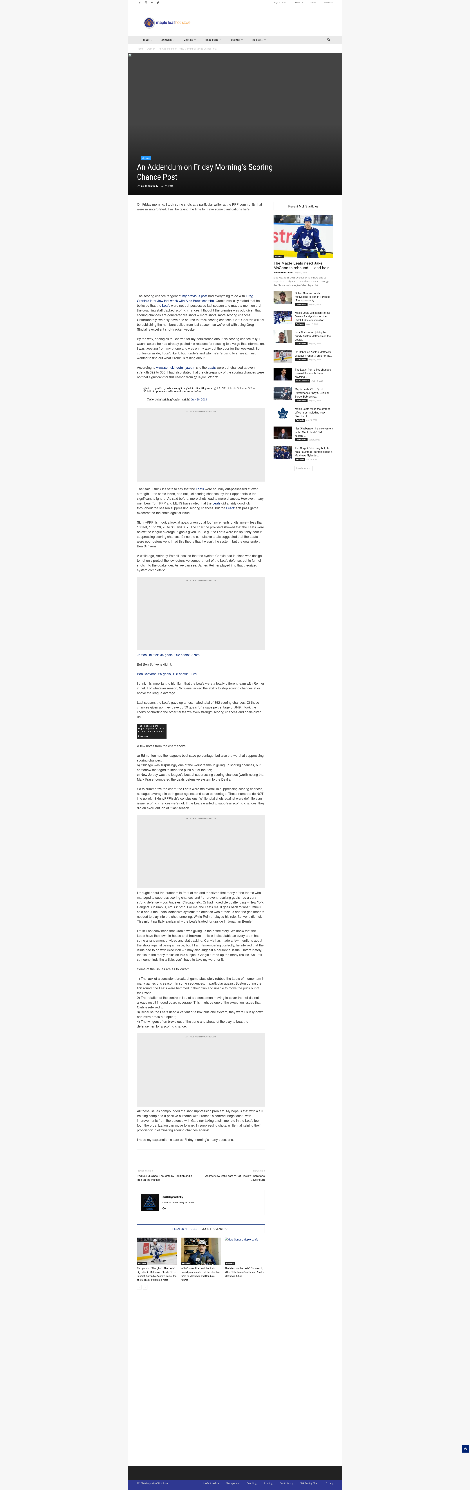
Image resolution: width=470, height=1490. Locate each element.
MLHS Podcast (302, 381)
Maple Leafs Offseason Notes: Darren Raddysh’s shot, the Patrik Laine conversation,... (312, 316)
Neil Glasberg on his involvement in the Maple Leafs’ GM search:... (314, 432)
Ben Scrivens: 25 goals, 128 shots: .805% (167, 673)
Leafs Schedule (211, 1483)
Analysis (166, 40)
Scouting (268, 1483)
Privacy (329, 1483)
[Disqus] (201, 1419)
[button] (328, 40)
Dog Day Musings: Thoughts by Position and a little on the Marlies (164, 1177)
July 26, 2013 (199, 399)
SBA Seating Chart (309, 1483)
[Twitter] (158, 2)
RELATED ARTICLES (184, 1228)
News (146, 40)
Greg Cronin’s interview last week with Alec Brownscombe (195, 298)
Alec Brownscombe (283, 272)
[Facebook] (139, 2)
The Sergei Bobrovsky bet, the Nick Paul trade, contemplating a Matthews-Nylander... (313, 451)
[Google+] (165, 1208)
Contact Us (328, 2)
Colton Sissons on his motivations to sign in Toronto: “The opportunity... (312, 296)
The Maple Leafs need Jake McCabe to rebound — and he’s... (303, 265)
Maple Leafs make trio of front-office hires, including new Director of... (313, 412)
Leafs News (301, 304)
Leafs (166, 305)
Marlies (188, 40)
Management (233, 1483)
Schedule (257, 40)
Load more (302, 468)
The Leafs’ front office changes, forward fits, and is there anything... (313, 373)
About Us (299, 2)
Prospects (211, 40)
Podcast (235, 40)
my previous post (194, 295)
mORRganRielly (149, 185)
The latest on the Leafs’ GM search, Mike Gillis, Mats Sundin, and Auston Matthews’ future (244, 1272)
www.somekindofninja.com (175, 367)
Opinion (151, 48)
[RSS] (152, 2)
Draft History (286, 1483)
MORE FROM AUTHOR (215, 1228)
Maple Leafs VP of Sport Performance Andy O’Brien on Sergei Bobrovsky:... (312, 392)
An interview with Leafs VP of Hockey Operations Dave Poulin (235, 1177)
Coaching (251, 1483)
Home (140, 48)
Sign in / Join (279, 2)
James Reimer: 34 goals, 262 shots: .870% (168, 654)
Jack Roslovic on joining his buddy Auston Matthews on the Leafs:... (313, 335)
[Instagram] (146, 2)
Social (313, 2)
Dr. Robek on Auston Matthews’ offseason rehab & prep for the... (313, 353)
